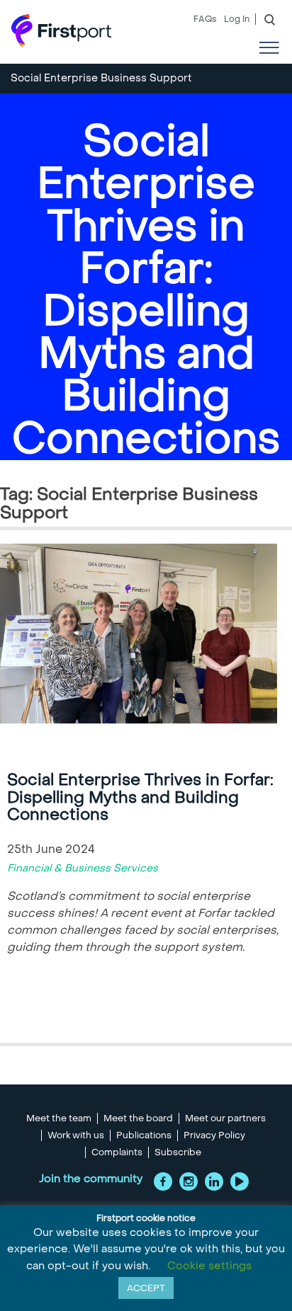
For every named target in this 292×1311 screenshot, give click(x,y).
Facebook (163, 1181)
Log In (236, 19)
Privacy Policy (214, 1135)
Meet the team (58, 1118)
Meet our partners (225, 1118)
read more (50, 1009)
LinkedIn (214, 1181)
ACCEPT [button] (146, 1288)
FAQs (205, 19)
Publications (144, 1135)
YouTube (239, 1181)
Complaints (116, 1152)
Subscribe (178, 1152)
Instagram (188, 1181)
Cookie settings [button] (209, 1266)
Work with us (75, 1135)
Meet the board (138, 1118)
